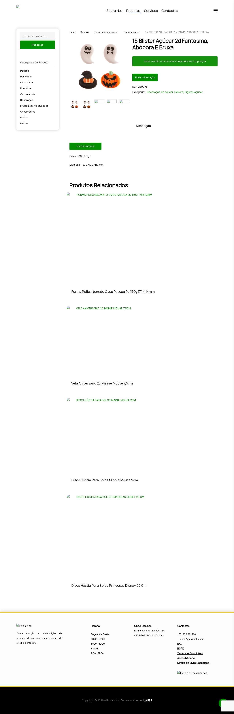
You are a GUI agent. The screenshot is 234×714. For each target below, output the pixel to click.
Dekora (24, 123)
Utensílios (25, 88)
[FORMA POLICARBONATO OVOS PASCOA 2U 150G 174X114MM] (113, 239)
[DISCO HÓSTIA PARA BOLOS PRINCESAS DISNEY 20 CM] (109, 537)
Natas (23, 117)
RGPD (180, 648)
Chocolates (26, 82)
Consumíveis (27, 94)
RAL (179, 643)
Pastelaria (26, 76)
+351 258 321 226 (186, 634)
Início (72, 32)
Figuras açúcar (132, 32)
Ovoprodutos (27, 111)
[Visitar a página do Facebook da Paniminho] (136, 643)
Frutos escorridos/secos (34, 105)
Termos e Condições (190, 653)
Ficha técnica (85, 146)
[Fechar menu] (99, 67)
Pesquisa (37, 44)
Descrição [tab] (143, 126)
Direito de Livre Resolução (193, 662)
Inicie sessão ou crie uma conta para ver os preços (175, 61)
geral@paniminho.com (192, 639)
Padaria (24, 70)
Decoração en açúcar (106, 32)
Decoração (26, 99)
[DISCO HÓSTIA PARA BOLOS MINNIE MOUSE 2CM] (104, 435)
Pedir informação (145, 77)
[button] (216, 11)
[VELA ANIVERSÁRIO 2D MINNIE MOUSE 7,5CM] (102, 341)
